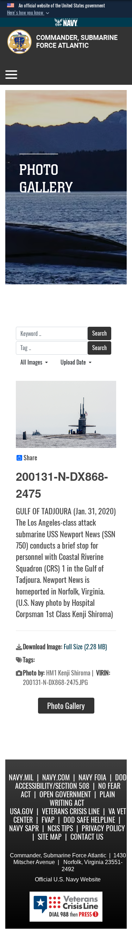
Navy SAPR (24, 828)
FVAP (48, 819)
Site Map (50, 836)
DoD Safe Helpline (89, 819)
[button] (29, 12)
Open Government (65, 794)
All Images (32, 362)
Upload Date (74, 362)
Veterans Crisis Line (71, 811)
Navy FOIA (92, 777)
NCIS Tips (60, 828)
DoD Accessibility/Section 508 (71, 782)
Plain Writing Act (82, 799)
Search (99, 333)
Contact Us (86, 836)
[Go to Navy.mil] (66, 22)
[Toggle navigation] (11, 74)
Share (30, 458)
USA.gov (21, 811)
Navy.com (56, 777)
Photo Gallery (66, 705)
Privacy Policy (103, 828)
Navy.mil (21, 777)
